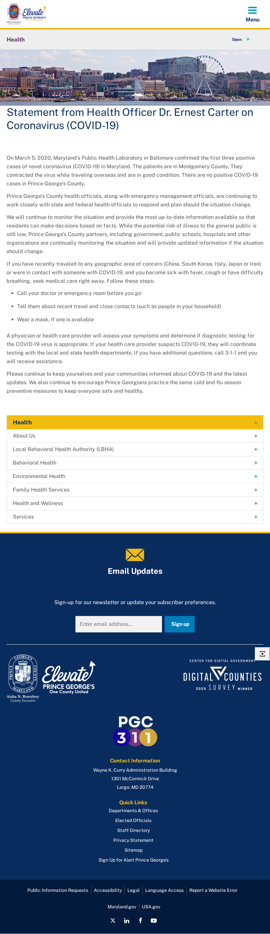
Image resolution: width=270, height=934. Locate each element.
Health (16, 39)
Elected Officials (133, 820)
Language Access (164, 890)
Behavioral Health (34, 463)
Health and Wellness (38, 503)
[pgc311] (69, 678)
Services (23, 517)
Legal (133, 890)
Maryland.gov (122, 906)
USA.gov (151, 906)
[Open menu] (252, 14)
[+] (235, 39)
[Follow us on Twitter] (113, 920)
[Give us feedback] (262, 653)
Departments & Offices (133, 810)
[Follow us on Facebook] (140, 920)
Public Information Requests (57, 890)
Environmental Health (39, 476)
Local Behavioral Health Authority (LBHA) (63, 449)
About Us (24, 436)
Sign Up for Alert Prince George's (133, 860)
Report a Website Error (213, 890)
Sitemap (133, 850)
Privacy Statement (133, 840)
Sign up (180, 624)
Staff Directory (133, 830)
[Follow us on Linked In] (127, 920)
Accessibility (108, 890)
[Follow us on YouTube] (153, 920)
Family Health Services (41, 490)
